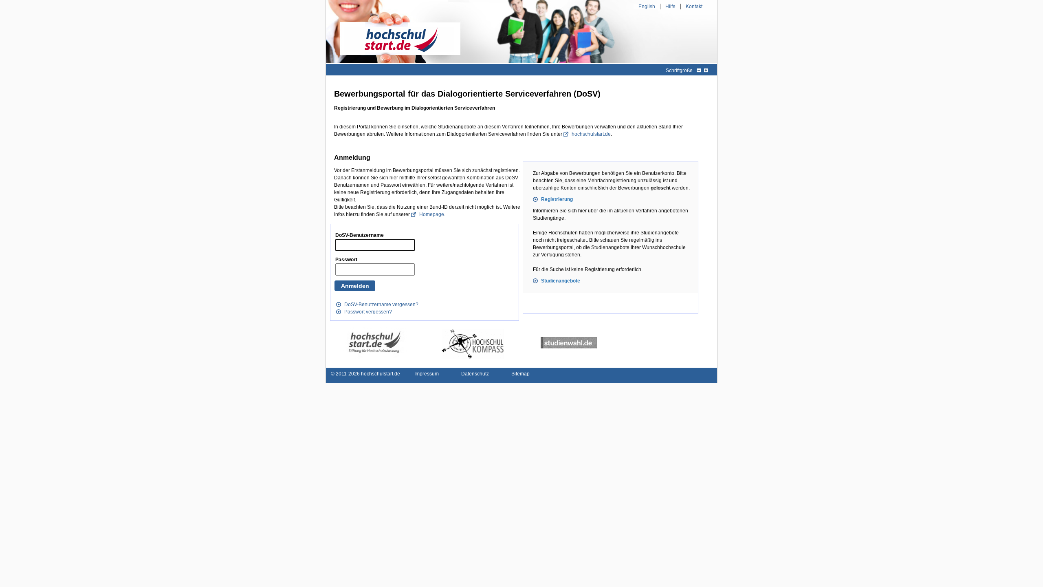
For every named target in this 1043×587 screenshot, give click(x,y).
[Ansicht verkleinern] (698, 70)
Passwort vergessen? (368, 312)
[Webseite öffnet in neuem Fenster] (374, 343)
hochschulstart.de (591, 134)
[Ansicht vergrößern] (706, 70)
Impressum (426, 374)
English (646, 6)
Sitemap (520, 374)
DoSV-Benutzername (359, 235)
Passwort (346, 260)
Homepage (431, 214)
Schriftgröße (679, 70)
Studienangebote (560, 281)
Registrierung (557, 199)
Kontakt (694, 6)
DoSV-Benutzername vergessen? (381, 304)
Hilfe (670, 6)
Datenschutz (475, 374)
